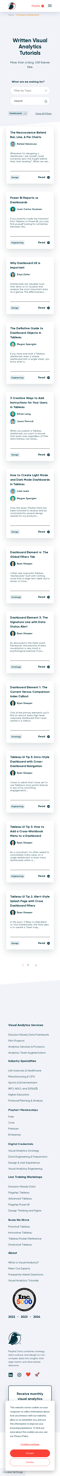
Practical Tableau (19, 1226)
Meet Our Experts (19, 1268)
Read (42, 177)
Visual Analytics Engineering (25, 1168)
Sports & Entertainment (22, 1082)
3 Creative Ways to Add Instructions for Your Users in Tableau (29, 402)
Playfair (36, 6)
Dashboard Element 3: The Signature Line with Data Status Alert (29, 622)
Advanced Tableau (20, 1198)
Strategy (16, 597)
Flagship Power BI (19, 1204)
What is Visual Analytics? (23, 1262)
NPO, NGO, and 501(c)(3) (23, 1088)
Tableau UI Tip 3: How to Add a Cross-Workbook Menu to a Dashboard (27, 831)
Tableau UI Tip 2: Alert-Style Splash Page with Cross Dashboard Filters (30, 901)
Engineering (17, 242)
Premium (13, 1128)
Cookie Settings (13, 1472)
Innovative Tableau (20, 1232)
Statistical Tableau (20, 1244)
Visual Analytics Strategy (23, 1150)
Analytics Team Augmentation (27, 1052)
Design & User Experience (24, 1162)
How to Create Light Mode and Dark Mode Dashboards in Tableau (30, 479)
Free (11, 1116)
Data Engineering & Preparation (28, 1156)
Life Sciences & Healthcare (24, 1070)
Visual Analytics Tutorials (23, 1280)
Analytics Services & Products (26, 1046)
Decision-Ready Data (22, 1186)
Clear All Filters (43, 113)
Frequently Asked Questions (25, 1274)
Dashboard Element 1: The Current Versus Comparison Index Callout (30, 691)
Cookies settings (30, 1444)
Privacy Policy (21, 1436)
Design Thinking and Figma (24, 1210)
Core (11, 1122)
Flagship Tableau (18, 1192)
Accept (30, 1453)
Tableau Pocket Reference (25, 1238)
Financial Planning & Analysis (25, 1100)
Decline (30, 1462)
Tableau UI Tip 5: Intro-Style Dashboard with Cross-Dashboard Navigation (29, 761)
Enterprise (14, 1134)
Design (15, 177)
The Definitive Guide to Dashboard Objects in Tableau (26, 332)
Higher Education (18, 1094)
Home (11, 15)
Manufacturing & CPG (21, 1076)
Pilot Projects (16, 1040)
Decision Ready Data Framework (28, 1034)
